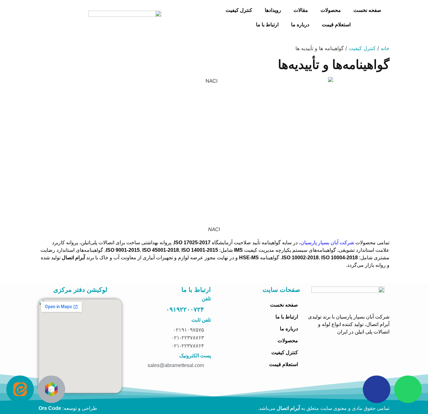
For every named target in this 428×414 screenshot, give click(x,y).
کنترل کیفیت (239, 10)
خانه (385, 48)
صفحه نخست (367, 10)
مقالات (301, 10)
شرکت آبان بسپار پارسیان (327, 242)
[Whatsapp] (408, 389)
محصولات (331, 10)
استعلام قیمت (336, 24)
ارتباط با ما (267, 24)
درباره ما (300, 24)
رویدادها (273, 10)
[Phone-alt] (376, 389)
